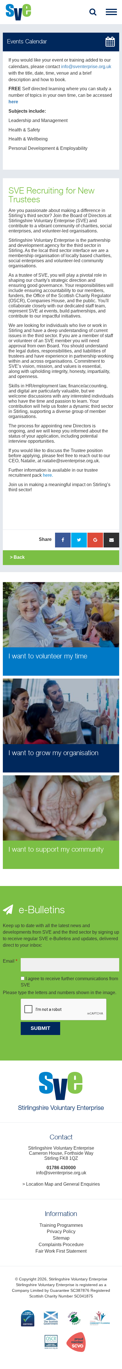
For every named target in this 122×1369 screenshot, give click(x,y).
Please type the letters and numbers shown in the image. (59, 992)
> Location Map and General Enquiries (61, 1184)
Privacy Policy (61, 1231)
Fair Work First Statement (61, 1251)
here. (48, 475)
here (13, 101)
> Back (17, 557)
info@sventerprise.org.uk (86, 66)
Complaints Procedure (61, 1244)
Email (10, 961)
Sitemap (61, 1238)
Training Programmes (61, 1225)
